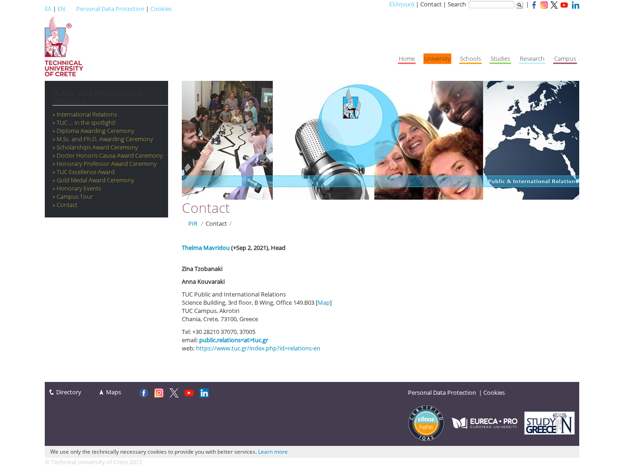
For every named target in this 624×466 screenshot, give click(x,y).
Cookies (161, 9)
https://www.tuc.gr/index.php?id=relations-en (258, 348)
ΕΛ (48, 9)
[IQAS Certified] (426, 422)
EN (61, 9)
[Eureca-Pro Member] (484, 422)
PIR (192, 223)
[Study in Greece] (549, 422)
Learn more (273, 451)
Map (323, 302)
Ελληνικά (401, 4)
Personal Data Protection (110, 9)
